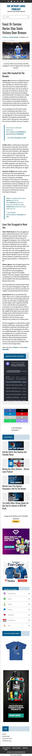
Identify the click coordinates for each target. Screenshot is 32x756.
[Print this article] (22, 417)
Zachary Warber (13, 37)
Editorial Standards (16, 748)
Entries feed (6, 736)
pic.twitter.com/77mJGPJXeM (15, 134)
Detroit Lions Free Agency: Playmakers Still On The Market (14, 487)
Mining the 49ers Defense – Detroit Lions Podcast (15, 470)
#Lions (8, 198)
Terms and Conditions (16, 755)
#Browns (9, 200)
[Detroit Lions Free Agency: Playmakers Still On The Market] (16, 483)
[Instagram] (17, 1)
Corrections (25, 748)
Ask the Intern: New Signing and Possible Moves (14, 453)
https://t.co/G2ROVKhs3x (18, 132)
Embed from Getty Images (8, 40)
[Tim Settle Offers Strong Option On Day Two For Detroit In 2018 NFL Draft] (16, 500)
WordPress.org (6, 741)
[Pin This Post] (22, 414)
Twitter (15, 347)
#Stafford (12, 202)
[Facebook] (20, 1)
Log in (4, 734)
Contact (6, 749)
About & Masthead (6, 748)
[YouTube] (11, 1)
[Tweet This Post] (22, 410)
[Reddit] (23, 1)
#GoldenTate (10, 206)
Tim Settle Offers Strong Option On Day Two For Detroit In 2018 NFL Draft (15, 505)
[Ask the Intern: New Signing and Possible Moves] (16, 449)
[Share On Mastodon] (22, 420)
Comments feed (7, 739)
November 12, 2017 (20, 138)
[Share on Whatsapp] (10, 420)
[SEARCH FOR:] (16, 17)
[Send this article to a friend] (10, 417)
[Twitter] (8, 1)
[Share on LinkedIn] (10, 414)
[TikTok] (14, 1)
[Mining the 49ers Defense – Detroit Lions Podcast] (16, 466)
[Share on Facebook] (10, 410)
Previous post (17, 428)
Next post (15, 430)
